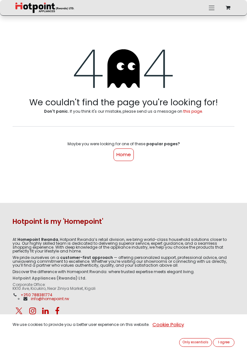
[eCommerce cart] (228, 7)
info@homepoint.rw (50, 298)
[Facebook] (57, 310)
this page (192, 111)
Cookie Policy (168, 324)
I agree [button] (224, 342)
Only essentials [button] (195, 342)
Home (123, 154)
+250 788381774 (37, 295)
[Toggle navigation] (212, 7)
